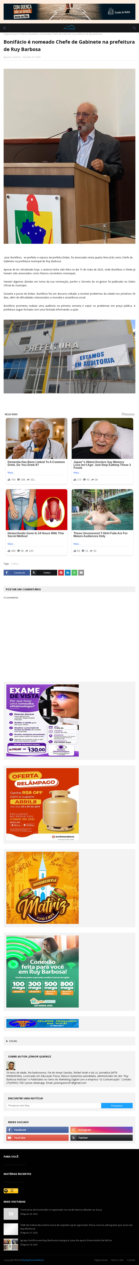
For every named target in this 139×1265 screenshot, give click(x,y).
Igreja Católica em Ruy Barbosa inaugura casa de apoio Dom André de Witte (66, 1240)
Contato (131, 1260)
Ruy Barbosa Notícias (33, 1260)
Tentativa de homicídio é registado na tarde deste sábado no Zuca (61, 1209)
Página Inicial (101, 1260)
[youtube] (37, 1138)
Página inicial (10, 34)
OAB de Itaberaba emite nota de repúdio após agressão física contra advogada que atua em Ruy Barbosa (76, 1226)
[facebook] (37, 1130)
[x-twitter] (101, 1138)
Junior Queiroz (13, 57)
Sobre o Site (117, 1260)
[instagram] (101, 1130)
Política (23, 34)
